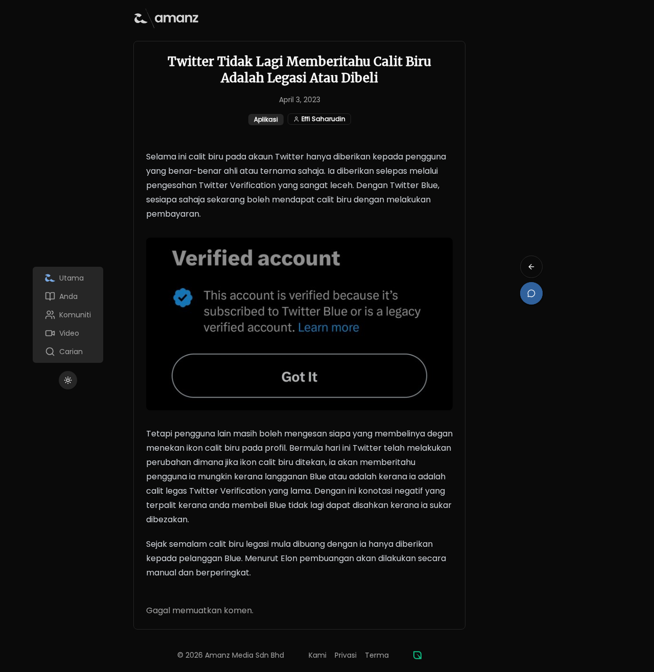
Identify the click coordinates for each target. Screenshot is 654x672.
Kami (317, 655)
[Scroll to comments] (531, 293)
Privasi (346, 655)
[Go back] (531, 267)
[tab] (68, 278)
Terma (377, 655)
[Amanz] (417, 655)
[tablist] (68, 315)
